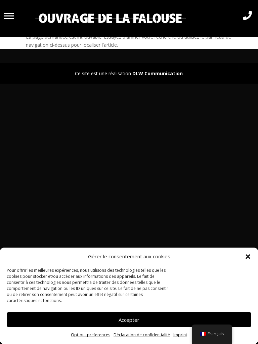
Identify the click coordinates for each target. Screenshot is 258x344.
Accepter (129, 319)
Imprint (180, 335)
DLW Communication (157, 73)
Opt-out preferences (90, 335)
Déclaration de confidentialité (142, 335)
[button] (248, 256)
